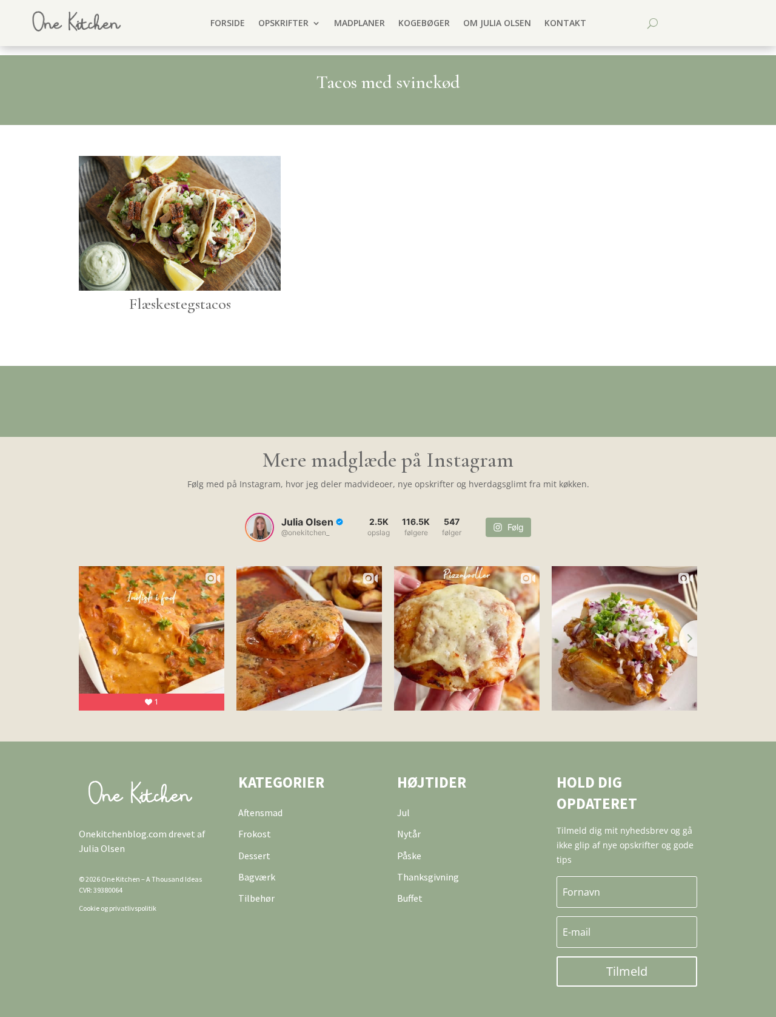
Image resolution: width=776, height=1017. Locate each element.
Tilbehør (256, 898)
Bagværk (256, 877)
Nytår (409, 834)
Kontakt (565, 23)
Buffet (410, 898)
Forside (227, 23)
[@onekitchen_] (259, 527)
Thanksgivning (428, 877)
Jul (403, 812)
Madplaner (359, 23)
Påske (409, 856)
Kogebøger (424, 23)
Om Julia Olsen (497, 23)
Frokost (254, 834)
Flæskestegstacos (180, 303)
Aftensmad (260, 812)
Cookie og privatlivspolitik (117, 908)
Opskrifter (283, 23)
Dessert (254, 856)
